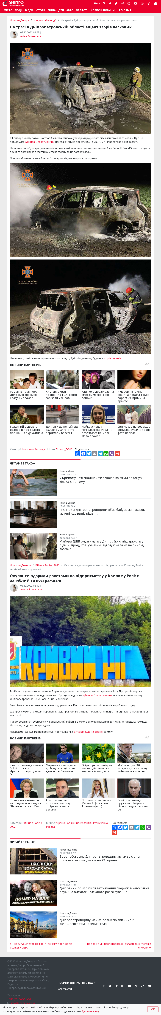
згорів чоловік (112, 358)
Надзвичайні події (45, 20)
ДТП (61, 10)
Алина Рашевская (31, 589)
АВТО (69, 10)
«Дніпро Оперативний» (39, 142)
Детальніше (89, 1011)
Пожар (60, 449)
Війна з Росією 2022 (47, 565)
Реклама (125, 10)
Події (19, 10)
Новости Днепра (20, 565)
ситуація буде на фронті (88, 731)
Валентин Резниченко (94, 823)
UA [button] (96, 3)
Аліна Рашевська (30, 36)
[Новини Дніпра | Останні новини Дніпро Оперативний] (13, 3)
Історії (40, 10)
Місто (8, 10)
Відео (29, 10)
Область (82, 10)
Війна (52, 10)
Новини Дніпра (20, 20)
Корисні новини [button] (103, 10)
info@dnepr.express (23, 1003)
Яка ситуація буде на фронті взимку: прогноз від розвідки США (41, 945)
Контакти (65, 989)
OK (153, 1009)
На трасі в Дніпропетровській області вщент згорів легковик (119, 945)
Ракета (50, 826)
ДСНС (68, 449)
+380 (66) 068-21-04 (19, 999)
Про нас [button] (88, 983)
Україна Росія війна (67, 823)
